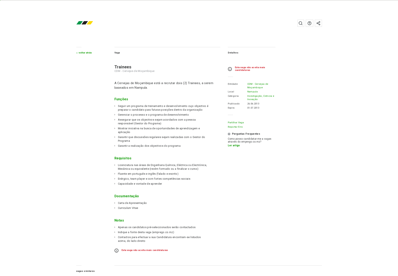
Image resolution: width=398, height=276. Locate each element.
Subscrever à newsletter (318, 23)
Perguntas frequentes (309, 23)
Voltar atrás (85, 52)
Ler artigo (234, 145)
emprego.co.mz (90, 23)
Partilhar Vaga (236, 122)
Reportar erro (235, 127)
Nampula (252, 91)
